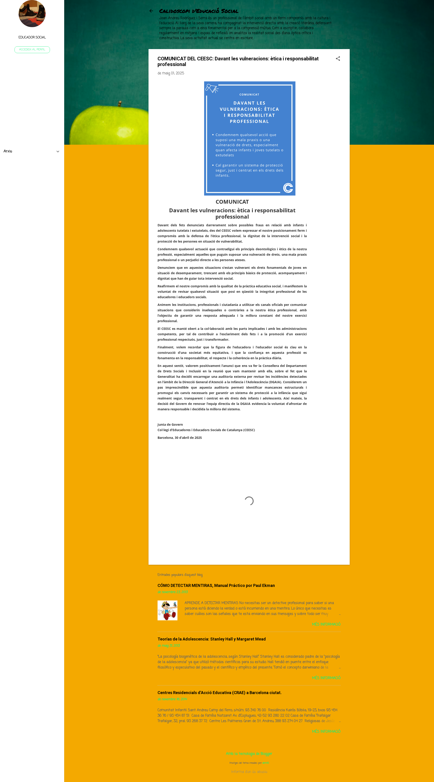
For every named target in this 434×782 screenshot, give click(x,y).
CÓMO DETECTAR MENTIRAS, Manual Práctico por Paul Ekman (216, 585)
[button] (338, 59)
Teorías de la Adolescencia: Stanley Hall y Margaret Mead (212, 639)
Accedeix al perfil (32, 50)
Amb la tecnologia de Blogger (249, 753)
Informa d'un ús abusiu (249, 772)
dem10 (265, 763)
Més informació (326, 624)
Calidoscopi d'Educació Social (198, 11)
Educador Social (32, 37)
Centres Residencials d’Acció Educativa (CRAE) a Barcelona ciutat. (220, 692)
